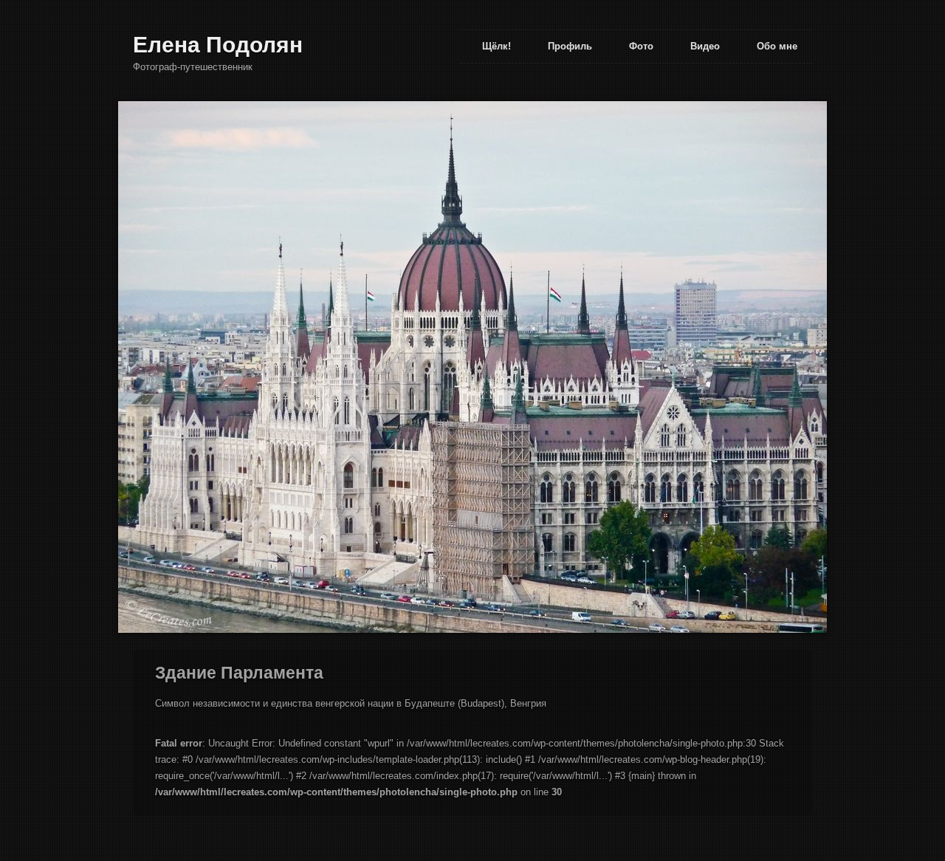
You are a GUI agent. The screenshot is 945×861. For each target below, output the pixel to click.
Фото (641, 46)
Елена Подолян (218, 44)
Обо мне (777, 46)
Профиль (570, 46)
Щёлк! (496, 46)
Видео (705, 46)
